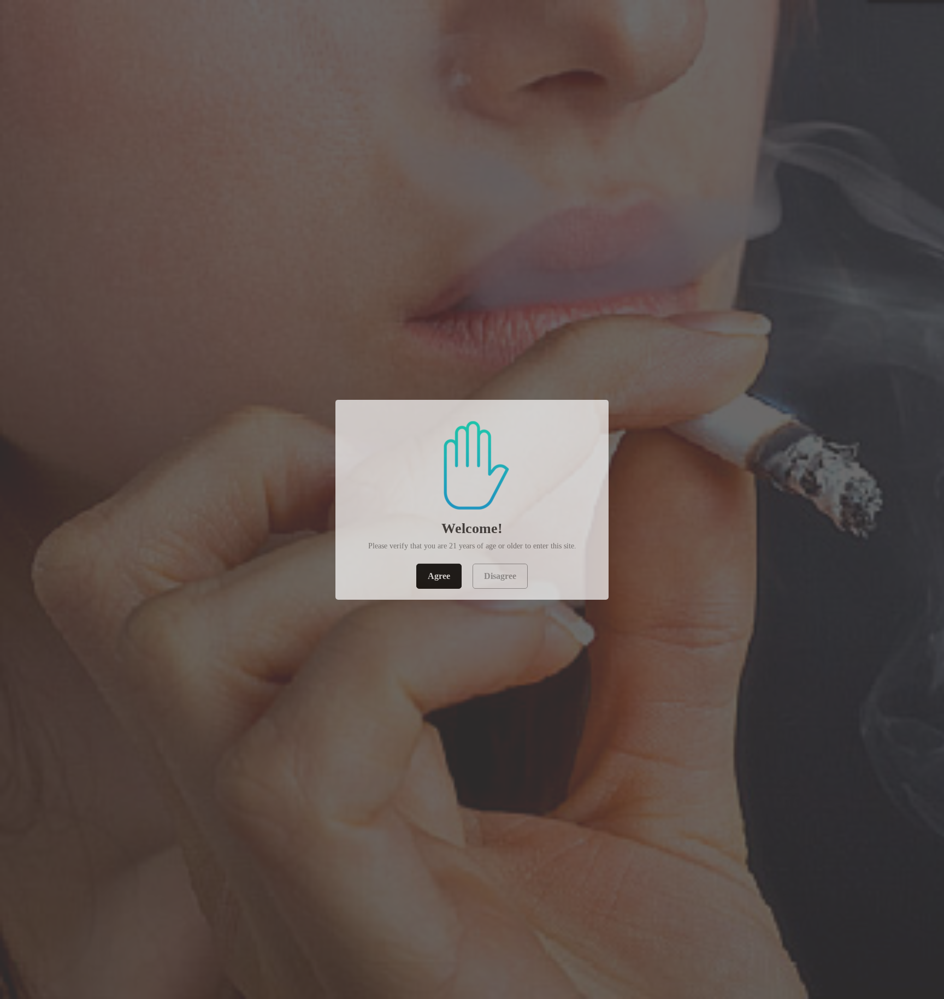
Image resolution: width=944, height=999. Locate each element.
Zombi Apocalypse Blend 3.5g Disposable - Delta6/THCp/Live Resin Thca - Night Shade (142, 961)
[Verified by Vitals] (121, 971)
